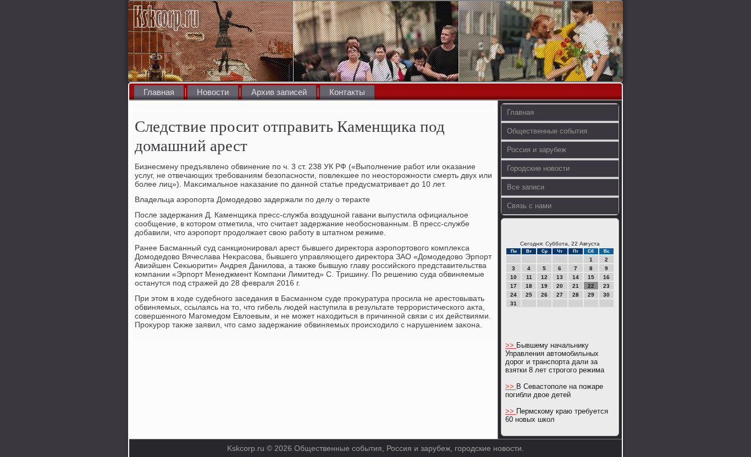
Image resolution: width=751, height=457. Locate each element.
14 (575, 277)
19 (544, 286)
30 (606, 295)
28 (575, 295)
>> (510, 345)
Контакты (347, 92)
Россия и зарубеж (536, 150)
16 (606, 277)
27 (559, 295)
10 (513, 277)
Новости (213, 92)
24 (513, 295)
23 (606, 286)
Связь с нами (529, 206)
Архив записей (279, 92)
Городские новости (538, 168)
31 (513, 303)
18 (529, 286)
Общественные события (547, 131)
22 (591, 286)
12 (544, 277)
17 (513, 286)
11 (529, 277)
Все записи (525, 187)
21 (575, 286)
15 (591, 277)
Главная (158, 92)
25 (529, 295)
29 (591, 295)
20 (559, 286)
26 (544, 295)
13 (559, 277)
